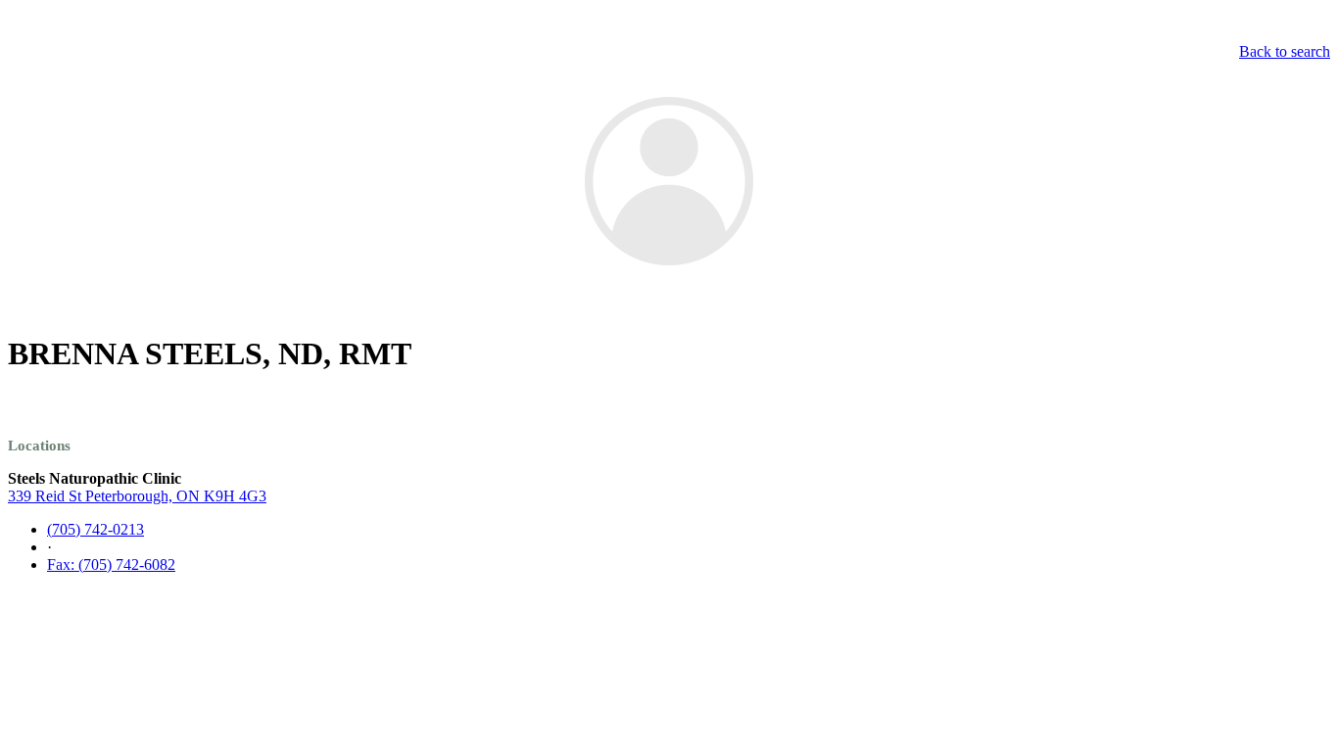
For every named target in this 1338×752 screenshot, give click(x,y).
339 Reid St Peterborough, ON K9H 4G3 (137, 496)
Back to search (1284, 51)
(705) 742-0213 (95, 529)
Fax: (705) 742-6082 (111, 564)
